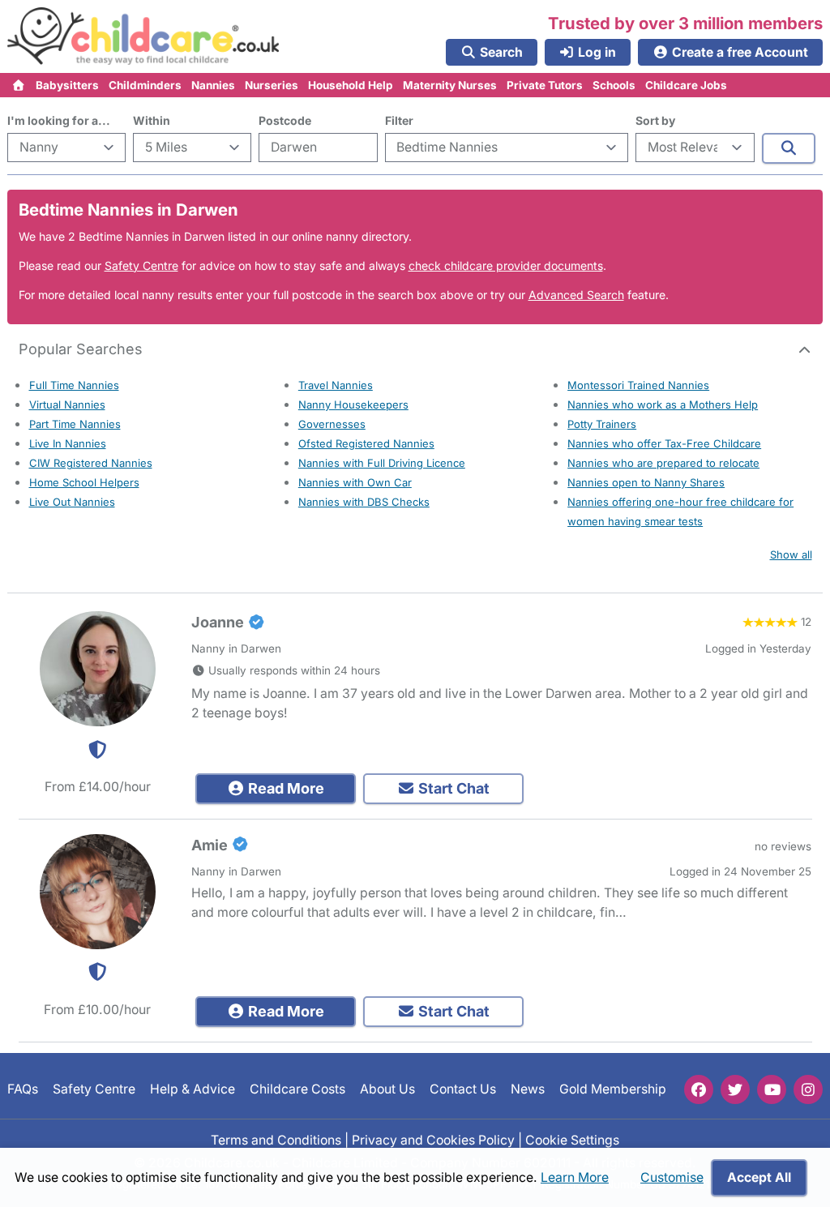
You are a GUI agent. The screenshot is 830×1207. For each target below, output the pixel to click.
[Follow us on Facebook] (698, 1089)
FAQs (22, 1089)
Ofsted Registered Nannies (366, 443)
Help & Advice (192, 1089)
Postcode (285, 120)
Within (151, 120)
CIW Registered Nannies (90, 462)
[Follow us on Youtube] (771, 1089)
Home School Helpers (84, 482)
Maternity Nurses (450, 85)
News (528, 1089)
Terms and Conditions (276, 1140)
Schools (614, 85)
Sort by (655, 120)
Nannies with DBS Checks (364, 501)
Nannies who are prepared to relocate (663, 462)
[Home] (19, 85)
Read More (284, 788)
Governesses (332, 423)
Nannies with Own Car (355, 482)
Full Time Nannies (74, 385)
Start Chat (452, 788)
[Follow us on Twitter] (735, 1089)
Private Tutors (545, 85)
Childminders (145, 85)
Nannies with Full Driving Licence (381, 462)
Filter (399, 120)
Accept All (759, 1177)
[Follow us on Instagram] (808, 1089)
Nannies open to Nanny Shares (646, 482)
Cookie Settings (572, 1140)
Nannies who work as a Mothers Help (662, 404)
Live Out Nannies (72, 501)
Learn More (575, 1177)
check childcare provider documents (506, 265)
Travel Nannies (335, 385)
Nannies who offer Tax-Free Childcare (664, 443)
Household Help (350, 85)
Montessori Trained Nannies (638, 385)
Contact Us (463, 1089)
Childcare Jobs (686, 85)
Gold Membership (612, 1089)
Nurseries (271, 85)
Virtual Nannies (67, 404)
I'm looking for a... (58, 120)
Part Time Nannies (75, 423)
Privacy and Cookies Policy (433, 1140)
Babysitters (67, 85)
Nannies (213, 85)
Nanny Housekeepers (353, 404)
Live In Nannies (67, 443)
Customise (672, 1177)
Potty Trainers (601, 423)
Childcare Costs (297, 1089)
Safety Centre (141, 265)
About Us (387, 1089)
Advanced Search (576, 295)
